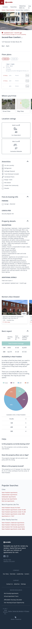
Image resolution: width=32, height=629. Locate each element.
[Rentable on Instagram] (7, 557)
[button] (16, 17)
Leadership (20, 574)
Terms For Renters (17, 611)
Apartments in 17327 (8, 516)
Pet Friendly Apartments (11, 593)
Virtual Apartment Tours (11, 596)
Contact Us (9, 584)
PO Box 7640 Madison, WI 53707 (9, 560)
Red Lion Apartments (8, 501)
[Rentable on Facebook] (5, 557)
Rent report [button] (7, 331)
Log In (29, 7)
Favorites (13, 7)
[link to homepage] (16, 542)
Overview (12, 574)
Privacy (27, 611)
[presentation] (29, 313)
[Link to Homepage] (9, 2)
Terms (10, 611)
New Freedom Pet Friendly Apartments (13, 527)
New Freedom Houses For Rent (11, 507)
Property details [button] (9, 221)
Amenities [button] (6, 161)
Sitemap (23, 584)
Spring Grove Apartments (9, 499)
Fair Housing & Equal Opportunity (14, 602)
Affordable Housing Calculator (13, 600)
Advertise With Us (22, 7)
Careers (5, 7)
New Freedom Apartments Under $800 (13, 529)
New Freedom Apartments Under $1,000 (14, 510)
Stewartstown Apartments (9, 494)
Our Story (6, 574)
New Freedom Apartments (9, 492)
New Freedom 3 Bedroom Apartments (13, 525)
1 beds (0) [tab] (6, 59)
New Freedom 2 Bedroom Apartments (13, 523)
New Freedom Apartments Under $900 (13, 514)
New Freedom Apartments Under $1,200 (14, 512)
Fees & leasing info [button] (10, 197)
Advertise (17, 584)
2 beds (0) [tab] (14, 59)
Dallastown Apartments (9, 497)
